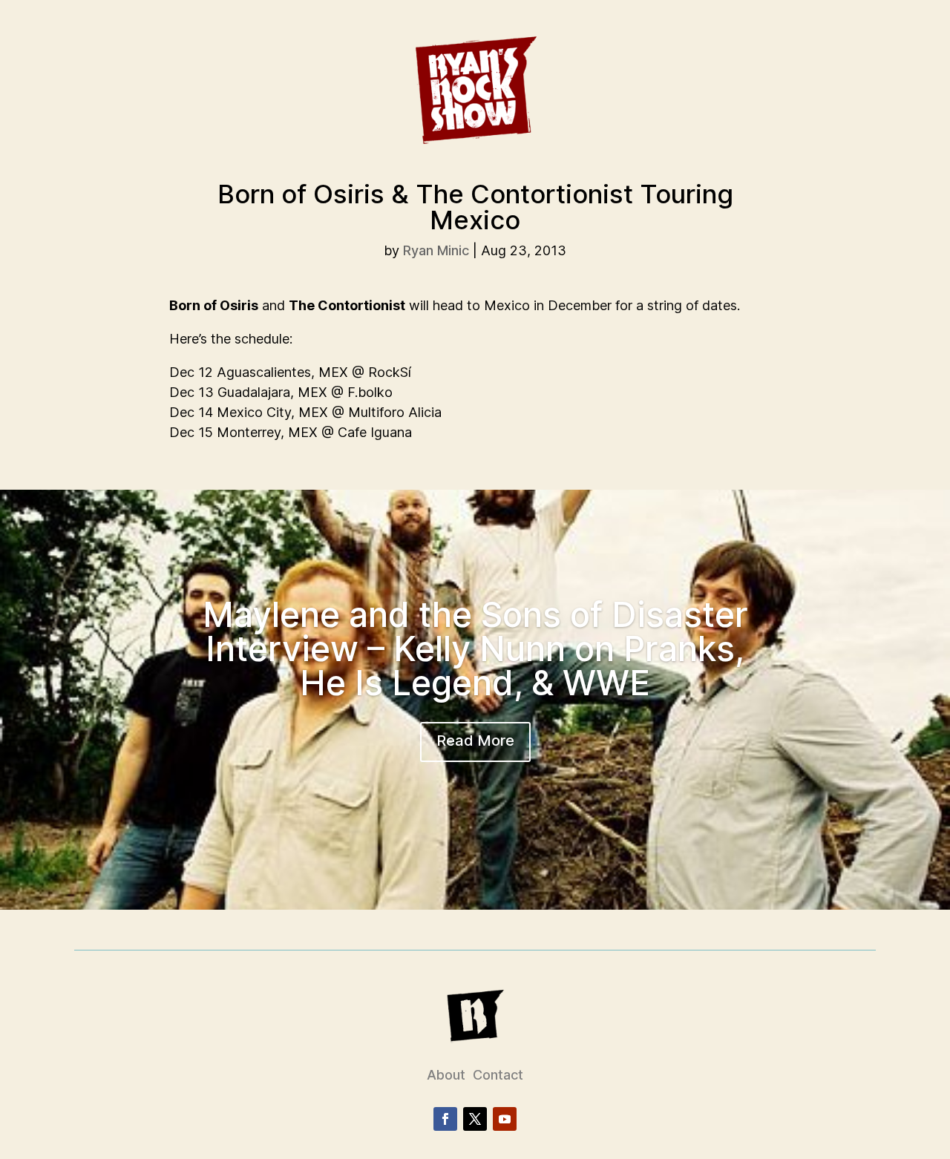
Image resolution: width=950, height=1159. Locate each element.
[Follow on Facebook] (445, 1119)
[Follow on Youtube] (505, 1119)
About (446, 1075)
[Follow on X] (475, 1119)
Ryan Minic (436, 250)
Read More (475, 740)
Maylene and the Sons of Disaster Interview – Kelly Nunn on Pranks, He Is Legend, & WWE (475, 648)
